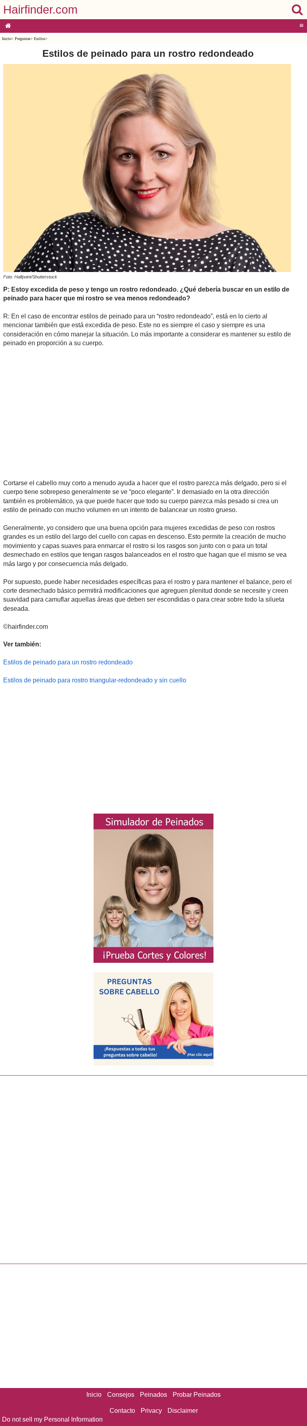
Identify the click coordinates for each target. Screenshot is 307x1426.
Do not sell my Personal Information (52, 1419)
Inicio (6, 38)
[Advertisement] (148, 413)
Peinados (153, 1394)
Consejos (120, 1394)
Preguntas (22, 38)
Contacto (122, 1410)
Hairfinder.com (40, 9)
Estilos (39, 38)
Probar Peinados (197, 1394)
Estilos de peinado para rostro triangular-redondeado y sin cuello (94, 680)
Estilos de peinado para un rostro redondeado (68, 662)
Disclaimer (182, 1410)
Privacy (151, 1410)
